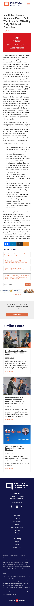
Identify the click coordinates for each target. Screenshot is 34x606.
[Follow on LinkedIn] (12, 507)
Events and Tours (17, 527)
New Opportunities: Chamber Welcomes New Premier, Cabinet (16, 353)
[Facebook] (7, 244)
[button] (17, 291)
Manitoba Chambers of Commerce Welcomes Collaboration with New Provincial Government (14, 400)
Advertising (17, 539)
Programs (17, 530)
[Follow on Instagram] (17, 507)
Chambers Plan (17, 521)
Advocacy (17, 524)
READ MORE (9, 371)
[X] (19, 244)
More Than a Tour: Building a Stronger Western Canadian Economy (17, 269)
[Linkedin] (13, 244)
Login (17, 542)
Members (17, 518)
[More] (26, 244)
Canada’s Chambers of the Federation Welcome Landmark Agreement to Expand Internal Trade (17, 277)
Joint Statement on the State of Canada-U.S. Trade (15, 254)
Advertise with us (17, 294)
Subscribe (17, 314)
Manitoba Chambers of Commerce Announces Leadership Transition (16, 262)
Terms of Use (17, 547)
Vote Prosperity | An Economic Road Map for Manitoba (14, 448)
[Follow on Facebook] (22, 507)
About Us (17, 516)
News (17, 533)
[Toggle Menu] (28, 4)
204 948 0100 (18, 502)
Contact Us (17, 536)
